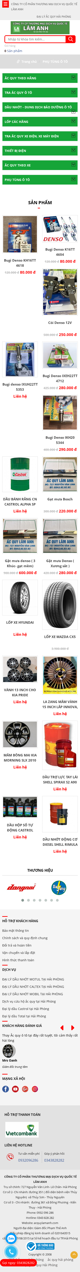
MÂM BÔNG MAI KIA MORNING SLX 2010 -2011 (20, 758)
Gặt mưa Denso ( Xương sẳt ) (60, 563)
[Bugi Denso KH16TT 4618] (20, 234)
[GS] (59, 887)
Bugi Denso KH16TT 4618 (20, 263)
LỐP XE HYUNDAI (20, 622)
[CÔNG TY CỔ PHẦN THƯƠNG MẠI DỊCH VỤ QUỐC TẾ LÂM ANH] (40, 27)
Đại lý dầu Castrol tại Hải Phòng (25, 1009)
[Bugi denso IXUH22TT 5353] (20, 359)
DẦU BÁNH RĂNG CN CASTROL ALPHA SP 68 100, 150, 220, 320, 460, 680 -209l (20, 502)
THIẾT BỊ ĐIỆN (15, 151)
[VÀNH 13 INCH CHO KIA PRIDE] (20, 669)
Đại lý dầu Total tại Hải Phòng (24, 1016)
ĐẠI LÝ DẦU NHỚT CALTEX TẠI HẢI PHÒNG (33, 986)
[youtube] (16, 1088)
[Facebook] (6, 1088)
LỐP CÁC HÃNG (16, 122)
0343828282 (54, 1160)
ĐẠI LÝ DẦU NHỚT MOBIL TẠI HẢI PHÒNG (32, 994)
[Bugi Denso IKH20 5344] (60, 412)
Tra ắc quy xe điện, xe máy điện (32, 136)
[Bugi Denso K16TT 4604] (60, 229)
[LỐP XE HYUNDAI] (20, 597)
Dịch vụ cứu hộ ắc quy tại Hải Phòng (29, 1001)
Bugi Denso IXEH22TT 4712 (60, 378)
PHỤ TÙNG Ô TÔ (55, 61)
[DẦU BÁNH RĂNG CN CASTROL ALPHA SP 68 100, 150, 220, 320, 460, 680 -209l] (20, 474)
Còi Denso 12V (60, 322)
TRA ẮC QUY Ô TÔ (18, 92)
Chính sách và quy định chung (25, 938)
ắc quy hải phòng (60, 1259)
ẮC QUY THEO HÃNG (20, 78)
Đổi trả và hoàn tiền (17, 945)
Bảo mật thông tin (15, 930)
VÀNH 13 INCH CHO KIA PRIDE (20, 692)
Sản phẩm (13, 48)
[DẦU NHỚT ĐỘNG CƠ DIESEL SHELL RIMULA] (60, 814)
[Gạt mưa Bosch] (60, 474)
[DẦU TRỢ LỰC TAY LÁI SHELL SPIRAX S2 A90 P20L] (60, 745)
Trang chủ (29, 61)
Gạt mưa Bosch (60, 499)
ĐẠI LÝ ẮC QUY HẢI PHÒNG (54, 17)
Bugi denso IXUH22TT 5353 (20, 387)
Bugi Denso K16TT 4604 (60, 252)
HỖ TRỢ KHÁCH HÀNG (20, 921)
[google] (26, 1088)
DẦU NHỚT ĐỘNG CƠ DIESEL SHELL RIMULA (60, 842)
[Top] (74, 1255)
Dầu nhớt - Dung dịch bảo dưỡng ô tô (38, 107)
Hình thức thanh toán (18, 960)
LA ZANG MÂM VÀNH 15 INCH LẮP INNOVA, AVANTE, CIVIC (60, 704)
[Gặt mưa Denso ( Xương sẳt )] (60, 536)
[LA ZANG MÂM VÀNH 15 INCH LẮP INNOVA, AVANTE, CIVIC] (60, 675)
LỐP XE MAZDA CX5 (60, 636)
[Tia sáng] (21, 887)
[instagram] (36, 1088)
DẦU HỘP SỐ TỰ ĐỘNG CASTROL (20, 827)
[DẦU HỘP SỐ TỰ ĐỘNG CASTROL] (20, 807)
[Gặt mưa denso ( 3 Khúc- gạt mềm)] (20, 536)
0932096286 (28, 1160)
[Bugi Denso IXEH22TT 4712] (60, 355)
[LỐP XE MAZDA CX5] (60, 605)
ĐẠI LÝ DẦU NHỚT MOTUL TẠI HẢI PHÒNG (33, 979)
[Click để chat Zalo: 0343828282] (11, 1238)
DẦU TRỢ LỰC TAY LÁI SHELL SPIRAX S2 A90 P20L (60, 780)
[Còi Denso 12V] (60, 291)
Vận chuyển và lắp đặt (18, 953)
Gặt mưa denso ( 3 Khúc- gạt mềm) (20, 563)
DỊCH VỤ (9, 969)
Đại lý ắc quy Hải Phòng (40, 1265)
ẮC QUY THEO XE (18, 165)
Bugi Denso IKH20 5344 (60, 440)
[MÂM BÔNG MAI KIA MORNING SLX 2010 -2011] (20, 734)
